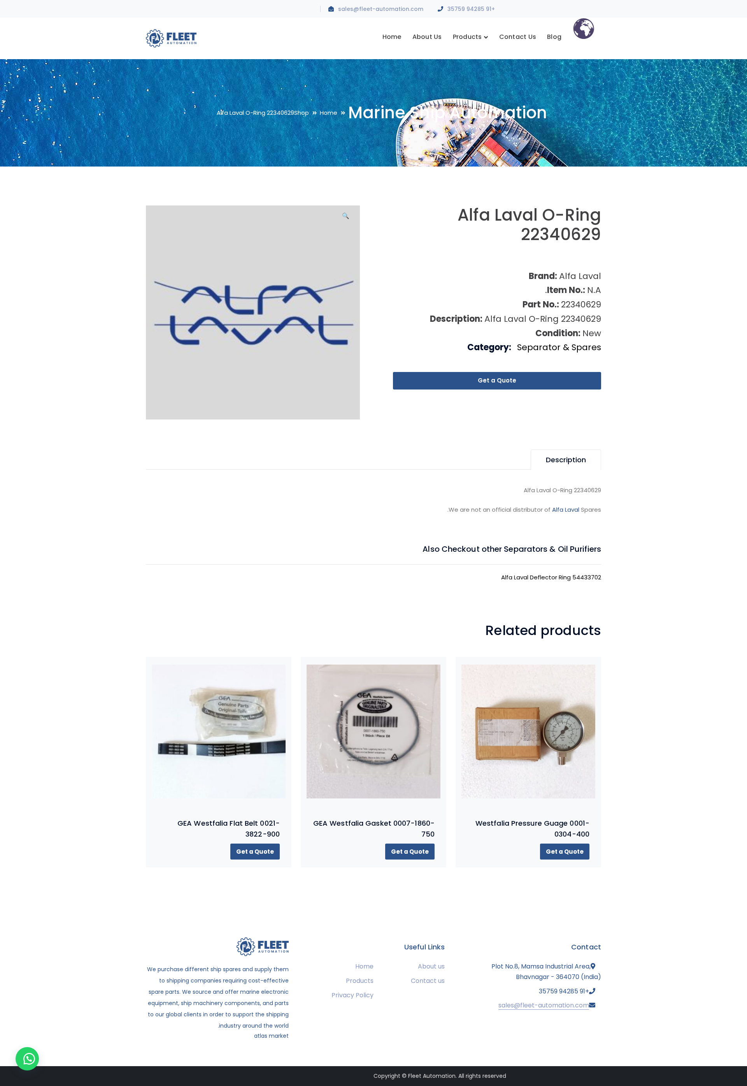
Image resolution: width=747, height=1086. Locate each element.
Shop (301, 113)
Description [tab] (566, 460)
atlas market (271, 1036)
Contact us (428, 980)
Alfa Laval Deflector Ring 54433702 (551, 577)
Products (360, 980)
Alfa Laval (565, 509)
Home (328, 113)
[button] (345, 218)
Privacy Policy (352, 995)
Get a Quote (497, 380)
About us (431, 966)
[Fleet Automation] (171, 38)
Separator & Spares (559, 347)
